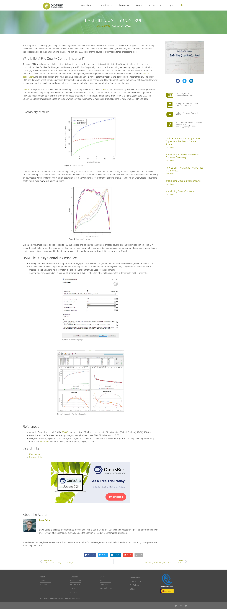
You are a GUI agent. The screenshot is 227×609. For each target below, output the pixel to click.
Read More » (170, 147)
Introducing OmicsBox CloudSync (183, 180)
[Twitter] (176, 606)
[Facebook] (181, 606)
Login (170, 5)
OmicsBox (86, 5)
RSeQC (106, 89)
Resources (124, 5)
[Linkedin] (186, 606)
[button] (182, 5)
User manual (35, 454)
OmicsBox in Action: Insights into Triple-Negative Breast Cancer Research (183, 141)
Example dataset (37, 457)
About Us (153, 5)
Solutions (104, 5)
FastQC (26, 89)
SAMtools (44, 441)
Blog (137, 5)
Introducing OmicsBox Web (180, 191)
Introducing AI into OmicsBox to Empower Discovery (182, 156)
